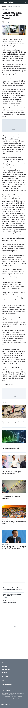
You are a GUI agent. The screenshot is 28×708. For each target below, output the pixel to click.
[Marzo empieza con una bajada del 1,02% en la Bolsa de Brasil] (14, 436)
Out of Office (5, 677)
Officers (4, 666)
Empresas (5, 663)
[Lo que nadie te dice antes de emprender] (14, 486)
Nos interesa (19, 696)
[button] (2, 2)
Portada (3, 6)
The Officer (6, 691)
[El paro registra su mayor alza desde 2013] (14, 411)
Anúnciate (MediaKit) (6, 696)
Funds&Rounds (6, 684)
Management (6, 669)
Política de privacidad (17, 698)
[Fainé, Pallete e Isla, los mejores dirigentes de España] (14, 461)
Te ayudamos (4, 698)
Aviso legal (10, 698)
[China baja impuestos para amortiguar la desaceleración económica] (14, 536)
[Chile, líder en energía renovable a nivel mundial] (14, 511)
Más (3, 681)
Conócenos (13, 696)
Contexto (4, 673)
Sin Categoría (5, 9)
